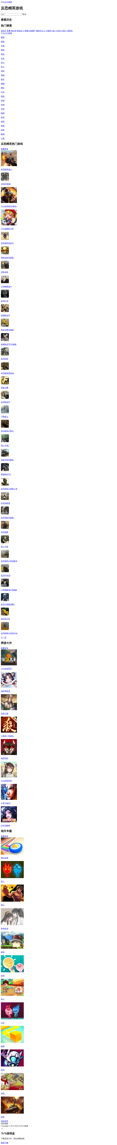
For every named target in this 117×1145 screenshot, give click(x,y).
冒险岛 (70, 31)
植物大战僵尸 (30, 31)
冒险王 (3, 31)
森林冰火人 (40, 31)
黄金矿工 (20, 31)
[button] (4, 1143)
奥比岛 (13, 31)
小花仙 (58, 31)
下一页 (3, 637)
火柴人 (64, 31)
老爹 (9, 31)
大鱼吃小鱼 (50, 31)
